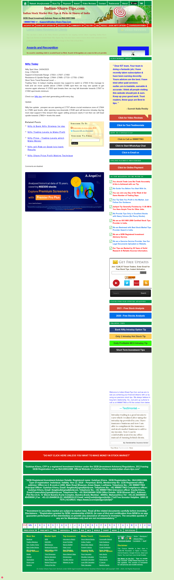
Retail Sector (103, 559)
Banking (29, 565)
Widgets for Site (68, 562)
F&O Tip (89, 25)
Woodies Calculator (87, 557)
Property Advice (86, 547)
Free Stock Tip (30, 530)
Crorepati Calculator (87, 559)
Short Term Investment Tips (130, 350)
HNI (97, 25)
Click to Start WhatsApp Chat (131, 146)
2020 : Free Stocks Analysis (130, 315)
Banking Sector (104, 565)
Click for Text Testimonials (130, 125)
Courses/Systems (137, 25)
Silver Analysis (104, 545)
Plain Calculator (86, 565)
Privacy (129, 536)
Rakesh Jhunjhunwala (39, 3)
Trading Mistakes (32, 542)
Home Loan (30, 562)
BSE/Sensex (49, 545)
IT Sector (102, 562)
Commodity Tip (77, 25)
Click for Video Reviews (130, 117)
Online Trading (86, 542)
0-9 (149, 525)
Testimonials (124, 448)
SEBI (46, 539)
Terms (135, 536)
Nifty (30, 525)
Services (64, 530)
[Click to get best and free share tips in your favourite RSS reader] (130, 539)
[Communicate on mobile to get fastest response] (119, 539)
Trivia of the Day (50, 565)
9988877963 (29, 21)
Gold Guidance (104, 542)
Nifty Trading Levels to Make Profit (46, 132)
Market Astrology (50, 557)
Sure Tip (56, 3)
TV (121, 530)
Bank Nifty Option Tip (46, 25)
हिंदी (141, 3)
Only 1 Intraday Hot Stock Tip (131, 336)
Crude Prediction (104, 547)
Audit (144, 541)
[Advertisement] (130, 371)
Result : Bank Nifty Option (113, 25)
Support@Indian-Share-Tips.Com (55, 21)
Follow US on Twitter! (83, 131)
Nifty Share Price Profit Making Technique (50, 155)
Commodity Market (105, 539)
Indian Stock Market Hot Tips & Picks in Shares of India (56, 13)
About (125, 3)
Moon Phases (49, 559)
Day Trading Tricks (33, 545)
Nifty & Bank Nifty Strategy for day (46, 126)
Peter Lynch (67, 547)
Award (77, 3)
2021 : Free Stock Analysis (130, 308)
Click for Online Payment (130, 167)
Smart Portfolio (68, 542)
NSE (74, 530)
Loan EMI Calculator (87, 562)
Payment (67, 3)
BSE (82, 530)
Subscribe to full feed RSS (84, 128)
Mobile (29, 554)
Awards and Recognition (42, 29)
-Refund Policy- (138, 539)
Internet (29, 557)
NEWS (114, 530)
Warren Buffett (67, 545)
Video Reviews (89, 3)
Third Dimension (50, 554)
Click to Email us (130, 152)
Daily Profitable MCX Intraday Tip (130, 343)
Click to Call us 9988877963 (130, 139)
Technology (30, 559)
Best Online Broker (33, 547)
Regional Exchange (51, 547)
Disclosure (143, 536)
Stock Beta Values (87, 545)
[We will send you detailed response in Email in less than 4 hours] (122, 539)
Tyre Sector (103, 557)
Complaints (136, 541)
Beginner (29, 539)
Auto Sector (103, 554)
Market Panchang (50, 562)
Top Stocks (130, 530)
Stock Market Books (88, 539)
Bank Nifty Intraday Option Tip (130, 329)
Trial (54, 530)
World (97, 530)
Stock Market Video (69, 554)
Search (143, 293)
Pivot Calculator (86, 554)
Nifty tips (38, 96)
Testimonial (114, 3)
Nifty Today (31, 64)
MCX (89, 530)
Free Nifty (44, 530)
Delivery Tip (63, 25)
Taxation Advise (68, 559)
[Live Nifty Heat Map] (126, 539)
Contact (102, 3)
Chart (106, 530)
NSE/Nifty (48, 542)
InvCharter (121, 536)
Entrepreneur (67, 557)
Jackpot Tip (28, 25)
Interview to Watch (69, 539)
